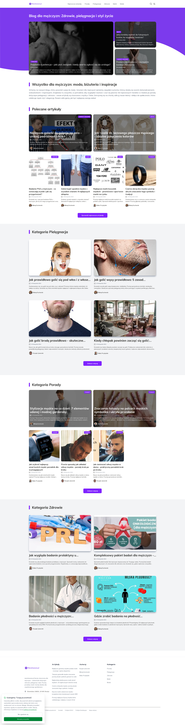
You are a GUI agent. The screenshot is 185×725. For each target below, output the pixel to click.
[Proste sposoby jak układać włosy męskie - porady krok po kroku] (76, 446)
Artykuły (55, 664)
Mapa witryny (93, 710)
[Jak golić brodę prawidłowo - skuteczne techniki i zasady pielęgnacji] (60, 318)
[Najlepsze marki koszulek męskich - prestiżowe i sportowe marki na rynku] (108, 170)
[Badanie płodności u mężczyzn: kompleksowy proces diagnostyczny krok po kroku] (60, 594)
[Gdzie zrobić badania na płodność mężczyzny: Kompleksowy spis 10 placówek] (125, 594)
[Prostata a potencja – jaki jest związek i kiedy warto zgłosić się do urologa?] (71, 48)
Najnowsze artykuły (75, 4)
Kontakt (60, 710)
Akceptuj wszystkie (23, 719)
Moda (122, 4)
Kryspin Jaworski (38, 353)
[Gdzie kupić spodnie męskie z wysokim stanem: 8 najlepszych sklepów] (76, 170)
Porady (87, 4)
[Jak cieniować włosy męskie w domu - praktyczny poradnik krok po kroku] (108, 446)
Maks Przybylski (103, 148)
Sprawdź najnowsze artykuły (93, 215)
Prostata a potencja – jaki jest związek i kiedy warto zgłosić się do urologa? (70, 64)
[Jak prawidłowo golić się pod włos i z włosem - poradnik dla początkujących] (60, 257)
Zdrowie (107, 4)
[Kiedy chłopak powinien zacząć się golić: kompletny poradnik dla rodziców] (125, 318)
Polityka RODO (69, 710)
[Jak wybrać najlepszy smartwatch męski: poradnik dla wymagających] (44, 446)
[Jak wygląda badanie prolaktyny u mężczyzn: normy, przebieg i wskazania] (60, 533)
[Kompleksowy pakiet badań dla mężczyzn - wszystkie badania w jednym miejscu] (125, 533)
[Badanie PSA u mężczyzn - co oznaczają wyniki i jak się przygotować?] (44, 170)
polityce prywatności (30, 710)
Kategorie (111, 664)
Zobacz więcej (92, 363)
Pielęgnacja (97, 4)
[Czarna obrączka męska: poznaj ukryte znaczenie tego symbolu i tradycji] (140, 170)
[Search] (151, 4)
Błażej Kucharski (39, 148)
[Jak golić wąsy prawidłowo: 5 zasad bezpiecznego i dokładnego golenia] (125, 257)
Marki (115, 4)
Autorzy (82, 664)
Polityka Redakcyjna (81, 710)
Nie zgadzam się (23, 714)
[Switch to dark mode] (154, 4)
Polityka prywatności (50, 710)
